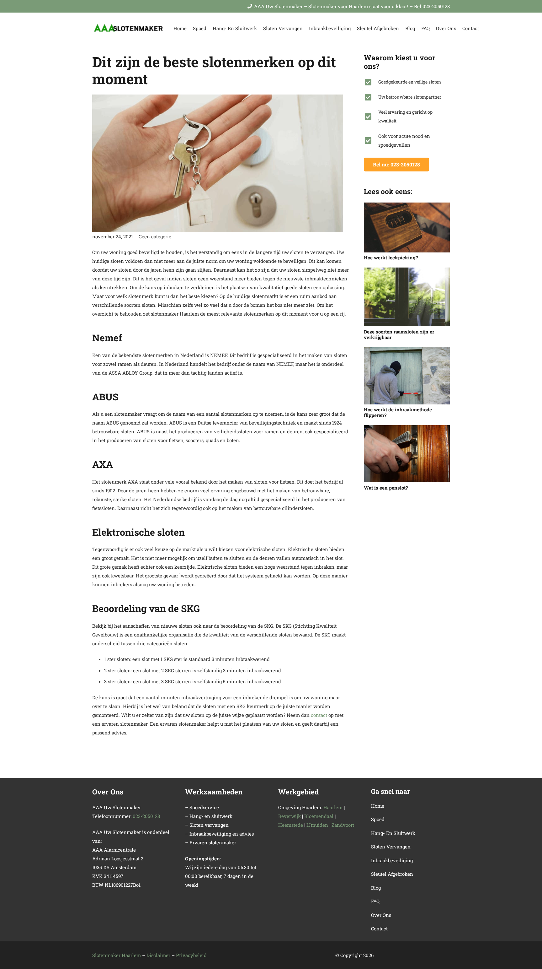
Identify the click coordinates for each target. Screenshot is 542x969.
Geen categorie (155, 236)
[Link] (128, 28)
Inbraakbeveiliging (392, 860)
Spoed (378, 819)
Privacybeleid (191, 955)
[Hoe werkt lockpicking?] (407, 227)
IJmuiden (317, 825)
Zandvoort (343, 825)
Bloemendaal (318, 816)
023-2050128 (146, 816)
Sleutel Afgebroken (392, 874)
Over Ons (381, 915)
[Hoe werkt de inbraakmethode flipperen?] (407, 375)
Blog (376, 888)
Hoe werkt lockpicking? (391, 257)
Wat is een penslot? (386, 487)
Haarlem (333, 807)
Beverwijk (289, 816)
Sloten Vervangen (391, 846)
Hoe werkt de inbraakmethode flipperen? (398, 412)
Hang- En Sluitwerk (393, 833)
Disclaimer (158, 955)
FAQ (375, 901)
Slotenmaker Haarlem (116, 955)
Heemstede (290, 825)
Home (377, 806)
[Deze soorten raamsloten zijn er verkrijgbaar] (407, 297)
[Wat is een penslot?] (407, 454)
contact (319, 715)
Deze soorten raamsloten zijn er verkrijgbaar (399, 334)
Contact (379, 928)
